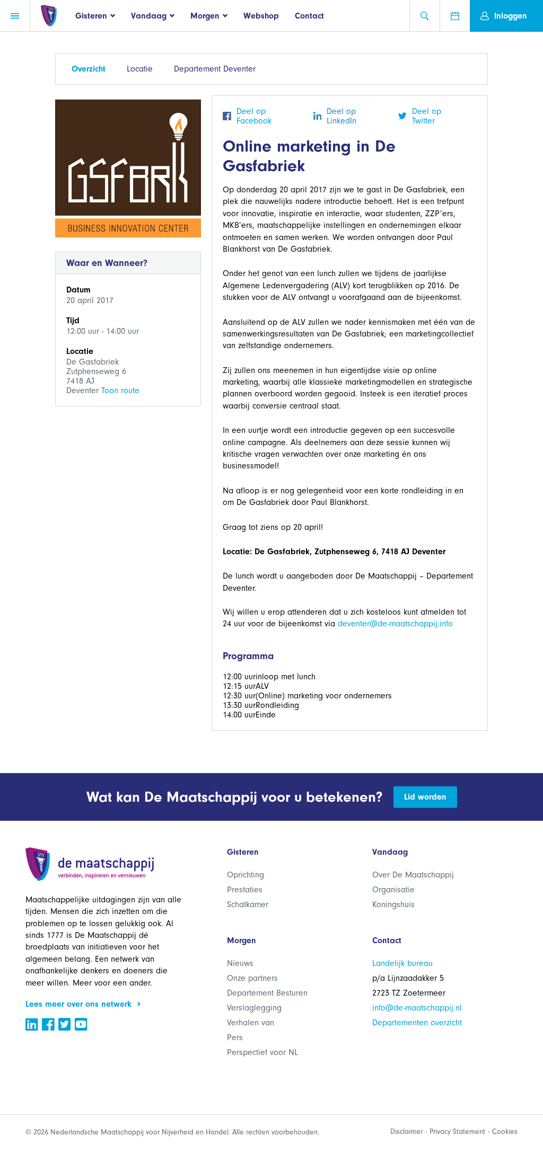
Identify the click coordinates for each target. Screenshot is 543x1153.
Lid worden (425, 797)
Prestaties (244, 889)
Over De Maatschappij (413, 875)
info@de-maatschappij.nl (417, 1008)
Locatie (140, 69)
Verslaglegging (254, 1008)
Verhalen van (250, 1022)
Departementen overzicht (417, 1022)
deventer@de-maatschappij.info (395, 623)
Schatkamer (247, 904)
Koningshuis (393, 904)
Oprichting (245, 875)
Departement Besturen (267, 993)
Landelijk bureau (402, 963)
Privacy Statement (457, 1131)
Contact (309, 16)
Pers (235, 1037)
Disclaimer (406, 1131)
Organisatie (393, 889)
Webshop (261, 16)
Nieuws (240, 963)
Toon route (120, 390)
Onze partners (252, 978)
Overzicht (89, 69)
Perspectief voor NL (262, 1052)
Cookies (505, 1131)
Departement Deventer (215, 69)
